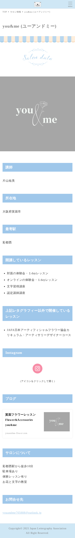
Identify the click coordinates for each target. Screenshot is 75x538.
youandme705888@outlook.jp (22, 512)
